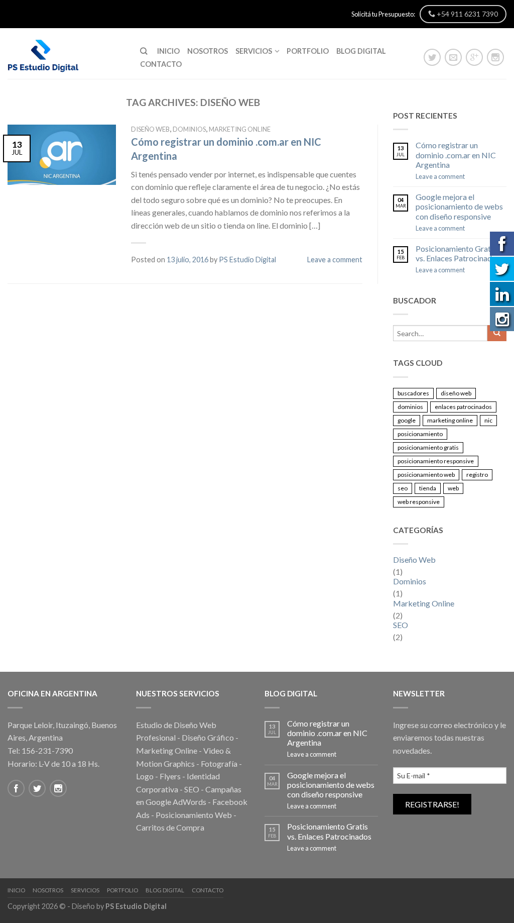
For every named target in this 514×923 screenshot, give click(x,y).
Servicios (253, 51)
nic (488, 420)
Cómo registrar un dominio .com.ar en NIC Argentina (456, 154)
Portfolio (308, 51)
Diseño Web (150, 129)
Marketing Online (240, 129)
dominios (410, 407)
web (453, 488)
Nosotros (207, 51)
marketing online (450, 420)
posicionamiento (420, 434)
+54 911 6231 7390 (466, 14)
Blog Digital (361, 51)
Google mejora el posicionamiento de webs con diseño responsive (459, 206)
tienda (427, 488)
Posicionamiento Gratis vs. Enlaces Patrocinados (458, 253)
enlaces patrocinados (463, 407)
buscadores (413, 393)
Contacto (161, 64)
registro (477, 474)
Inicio (168, 51)
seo (403, 488)
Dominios (189, 129)
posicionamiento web (426, 474)
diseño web (456, 393)
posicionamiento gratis (428, 447)
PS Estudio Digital (247, 259)
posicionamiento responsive (436, 461)
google (407, 420)
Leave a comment (334, 259)
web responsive (419, 501)
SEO (400, 625)
